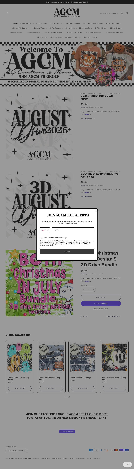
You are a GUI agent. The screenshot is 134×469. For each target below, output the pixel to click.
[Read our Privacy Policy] (93, 241)
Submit (67, 252)
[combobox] (45, 230)
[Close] (95, 210)
